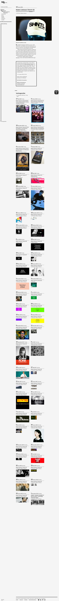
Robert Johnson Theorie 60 (36, 294)
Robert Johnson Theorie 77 (21, 175)
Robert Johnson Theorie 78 (36, 148)
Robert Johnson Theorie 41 (36, 413)
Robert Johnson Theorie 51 (36, 343)
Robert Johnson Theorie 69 (21, 241)
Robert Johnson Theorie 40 (21, 426)
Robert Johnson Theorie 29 (21, 495)
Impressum (21, 599)
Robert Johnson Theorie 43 (36, 393)
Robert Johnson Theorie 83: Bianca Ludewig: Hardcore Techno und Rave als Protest (22, 102)
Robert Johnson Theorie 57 (21, 316)
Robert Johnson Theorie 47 (36, 383)
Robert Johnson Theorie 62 (36, 280)
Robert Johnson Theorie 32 (36, 467)
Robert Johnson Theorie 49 (36, 369)
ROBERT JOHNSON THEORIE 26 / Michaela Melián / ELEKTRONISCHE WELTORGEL (37, 496)
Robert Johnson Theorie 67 (21, 254)
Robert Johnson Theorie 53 (36, 327)
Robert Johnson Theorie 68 (36, 241)
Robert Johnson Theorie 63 (21, 280)
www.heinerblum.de (20, 84)
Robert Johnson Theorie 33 (21, 467)
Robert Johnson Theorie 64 (36, 265)
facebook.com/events (21, 83)
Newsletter (25, 599)
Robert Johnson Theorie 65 (21, 265)
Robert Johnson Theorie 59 (21, 305)
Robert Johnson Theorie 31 (21, 481)
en (3, 599)
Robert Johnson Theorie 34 (36, 455)
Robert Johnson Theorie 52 (21, 343)
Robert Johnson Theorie (28, 63)
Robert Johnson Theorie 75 (21, 188)
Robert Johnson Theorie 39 (36, 426)
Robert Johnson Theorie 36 (21, 455)
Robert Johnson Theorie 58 (36, 305)
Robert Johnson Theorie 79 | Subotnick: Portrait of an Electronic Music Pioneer (22, 149)
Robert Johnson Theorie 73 (21, 214)
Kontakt (17, 599)
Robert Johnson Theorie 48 (21, 383)
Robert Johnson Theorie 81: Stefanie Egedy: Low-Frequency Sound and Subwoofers (22, 128)
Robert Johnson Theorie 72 (36, 214)
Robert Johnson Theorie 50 (21, 369)
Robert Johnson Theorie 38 (21, 446)
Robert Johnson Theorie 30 (36, 481)
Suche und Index (4, 6)
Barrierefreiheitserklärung (32, 599)
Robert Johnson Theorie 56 (36, 316)
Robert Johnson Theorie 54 (21, 327)
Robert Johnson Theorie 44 (21, 393)
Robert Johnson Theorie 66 (36, 254)
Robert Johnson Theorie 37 (36, 446)
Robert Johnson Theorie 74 (36, 188)
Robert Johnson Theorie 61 (21, 294)
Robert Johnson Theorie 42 (21, 413)
